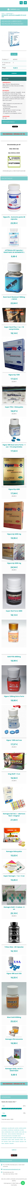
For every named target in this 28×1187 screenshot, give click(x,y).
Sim (4, 1106)
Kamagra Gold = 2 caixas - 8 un (14, 908)
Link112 (14, 1150)
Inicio (3, 13)
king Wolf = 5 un (14, 774)
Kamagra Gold (11, 1143)
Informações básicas (9, 122)
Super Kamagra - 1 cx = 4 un (14, 876)
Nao (4, 1113)
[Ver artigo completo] (14, 198)
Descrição (5, 79)
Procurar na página (21, 2)
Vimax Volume (6, 1141)
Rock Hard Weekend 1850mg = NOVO (14, 298)
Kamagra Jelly (22, 1141)
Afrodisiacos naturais (19, 1133)
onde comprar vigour (9, 1135)
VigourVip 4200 (14, 489)
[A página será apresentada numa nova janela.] (14, 39)
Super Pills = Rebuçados (14, 407)
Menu (25, 2)
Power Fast (9, 1139)
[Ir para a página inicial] (14, 2)
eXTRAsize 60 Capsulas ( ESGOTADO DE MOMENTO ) (14, 251)
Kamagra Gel (17, 1141)
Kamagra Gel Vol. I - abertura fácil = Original (14, 815)
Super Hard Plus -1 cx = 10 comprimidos (14, 328)
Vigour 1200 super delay (20, 1137)
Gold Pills (21, 1139)
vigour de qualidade (14, 1135)
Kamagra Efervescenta (14, 1039)
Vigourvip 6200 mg (14, 534)
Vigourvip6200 (10, 1137)
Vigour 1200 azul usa (14, 740)
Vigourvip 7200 (14, 375)
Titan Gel (10, 1141)
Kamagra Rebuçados (14, 851)
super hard (9, 1133)
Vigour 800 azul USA (14, 973)
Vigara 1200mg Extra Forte (14, 696)
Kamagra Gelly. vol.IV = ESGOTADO (14, 1069)
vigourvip (6, 1139)
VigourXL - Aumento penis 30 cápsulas (14, 218)
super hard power (13, 1133)
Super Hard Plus (17, 1139)
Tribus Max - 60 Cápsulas (14, 947)
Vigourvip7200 (5, 1137)
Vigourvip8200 (14, 1137)
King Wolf (13, 1141)
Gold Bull (13, 1139)
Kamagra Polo (7, 1143)
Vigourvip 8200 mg (14, 563)
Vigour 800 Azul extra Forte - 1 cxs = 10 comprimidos (14, 446)
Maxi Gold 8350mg (14, 1017)
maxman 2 (5, 1133)
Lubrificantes (9, 13)
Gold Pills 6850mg (14, 657)
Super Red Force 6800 (14, 611)
